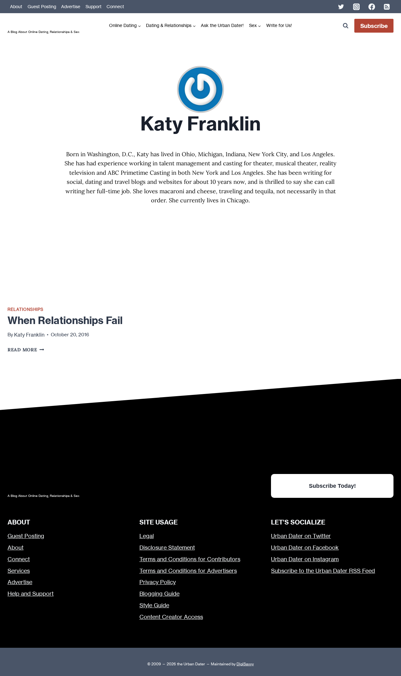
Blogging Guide (159, 593)
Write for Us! (279, 25)
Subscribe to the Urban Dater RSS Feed (323, 570)
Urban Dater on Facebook (305, 547)
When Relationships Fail (65, 320)
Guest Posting (42, 6)
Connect (115, 6)
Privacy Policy (157, 582)
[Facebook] (371, 6)
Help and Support (31, 593)
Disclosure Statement (167, 547)
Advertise (70, 6)
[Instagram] (356, 6)
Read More (26, 350)
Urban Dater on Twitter (301, 536)
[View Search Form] (345, 26)
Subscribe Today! (332, 485)
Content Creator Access (171, 616)
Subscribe (374, 25)
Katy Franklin (29, 335)
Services (19, 570)
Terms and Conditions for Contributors (189, 559)
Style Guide (154, 605)
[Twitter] (341, 6)
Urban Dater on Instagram (305, 559)
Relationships (25, 309)
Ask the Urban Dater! (222, 25)
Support (94, 6)
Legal (146, 536)
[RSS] (386, 6)
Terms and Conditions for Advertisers (188, 570)
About (16, 6)
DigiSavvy (245, 664)
